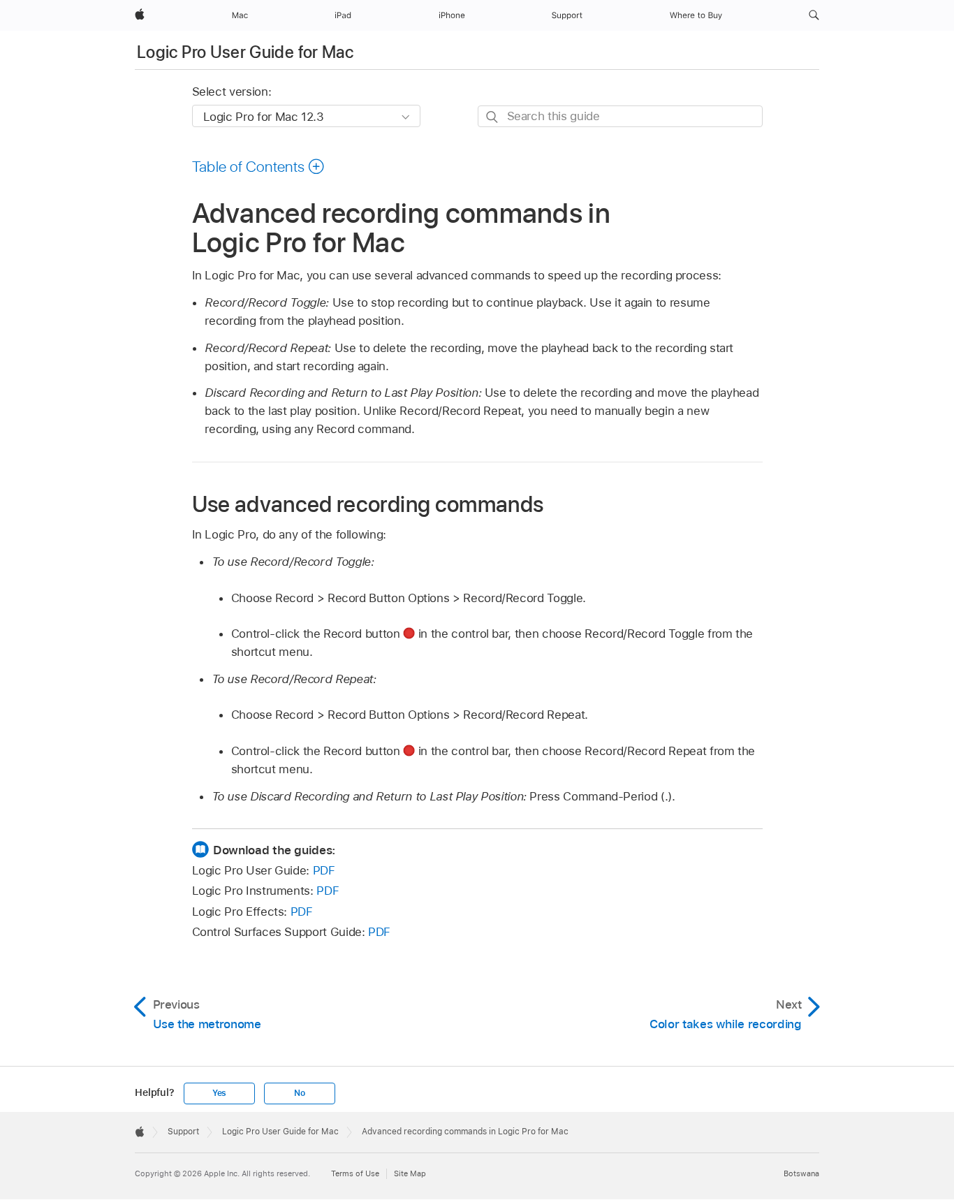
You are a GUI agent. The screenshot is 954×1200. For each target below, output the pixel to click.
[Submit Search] (492, 117)
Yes (219, 1093)
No (299, 1093)
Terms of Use (355, 1173)
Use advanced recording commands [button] (368, 503)
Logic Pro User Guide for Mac (245, 52)
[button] (814, 15)
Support (183, 1131)
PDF (324, 870)
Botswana (801, 1173)
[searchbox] (620, 116)
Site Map (410, 1173)
